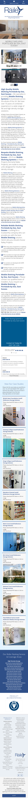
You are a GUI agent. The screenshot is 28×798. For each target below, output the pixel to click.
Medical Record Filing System (7, 741)
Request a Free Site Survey (7, 768)
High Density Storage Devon (14, 679)
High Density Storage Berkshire (14, 664)
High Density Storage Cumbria (14, 676)
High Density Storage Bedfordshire (14, 663)
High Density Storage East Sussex (14, 684)
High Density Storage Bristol (14, 666)
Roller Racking (7, 724)
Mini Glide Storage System (7, 732)
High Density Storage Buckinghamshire (14, 668)
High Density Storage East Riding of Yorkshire (14, 683)
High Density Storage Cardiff (14, 671)
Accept (14, 795)
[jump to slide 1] (8, 66)
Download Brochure (8, 762)
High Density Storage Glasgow (14, 689)
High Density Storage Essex (14, 687)
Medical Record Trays (7, 744)
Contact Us (7, 757)
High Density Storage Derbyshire (14, 678)
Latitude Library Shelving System (8, 751)
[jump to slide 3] (16, 66)
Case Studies (7, 753)
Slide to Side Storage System (7, 729)
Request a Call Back (7, 766)
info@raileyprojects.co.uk (21, 767)
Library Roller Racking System (20, 721)
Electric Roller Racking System (7, 726)
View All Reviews (14, 376)
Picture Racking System (7, 735)
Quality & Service (20, 736)
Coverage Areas (7, 756)
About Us (20, 734)
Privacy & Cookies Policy (7, 764)
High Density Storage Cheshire (14, 673)
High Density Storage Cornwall (14, 674)
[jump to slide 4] (19, 66)
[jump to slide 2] (12, 66)
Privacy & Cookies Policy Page (14, 788)
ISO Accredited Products (7, 760)
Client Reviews (20, 737)
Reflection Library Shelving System (20, 718)
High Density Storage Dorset (14, 681)
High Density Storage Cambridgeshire (14, 669)
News (7, 755)
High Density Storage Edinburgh (14, 686)
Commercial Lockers (20, 725)
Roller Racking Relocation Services (20, 730)
